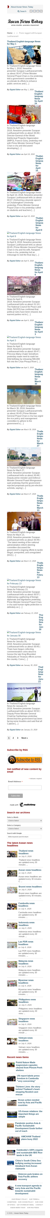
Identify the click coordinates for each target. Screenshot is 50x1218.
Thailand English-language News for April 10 (40, 163)
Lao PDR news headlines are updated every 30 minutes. (29, 953)
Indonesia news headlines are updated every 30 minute (30, 934)
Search (22, 11)
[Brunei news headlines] (12, 889)
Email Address (15, 781)
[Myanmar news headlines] (12, 983)
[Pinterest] (34, 11)
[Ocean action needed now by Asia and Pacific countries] (12, 1102)
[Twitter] (31, 11)
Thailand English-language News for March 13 (41, 503)
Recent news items (18, 1057)
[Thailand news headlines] (12, 853)
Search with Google (14, 833)
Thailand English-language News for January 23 (43, 674)
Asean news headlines (30, 870)
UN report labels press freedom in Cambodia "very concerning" (28, 1078)
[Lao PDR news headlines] (12, 944)
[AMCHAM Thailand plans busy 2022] (13, 1140)
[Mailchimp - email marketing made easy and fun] (22, 804)
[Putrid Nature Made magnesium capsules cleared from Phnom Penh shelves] (11, 1064)
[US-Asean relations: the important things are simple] (12, 1114)
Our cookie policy (25, 1202)
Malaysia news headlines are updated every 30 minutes (29, 972)
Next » (24, 738)
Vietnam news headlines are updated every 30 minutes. (29, 1049)
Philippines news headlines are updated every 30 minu (30, 1011)
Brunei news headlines (30, 887)
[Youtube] (38, 11)
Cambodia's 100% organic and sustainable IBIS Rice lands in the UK (30, 1152)
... (27, 865)
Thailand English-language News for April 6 (39, 269)
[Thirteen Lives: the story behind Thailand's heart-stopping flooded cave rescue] (10, 1088)
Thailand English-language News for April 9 (40, 224)
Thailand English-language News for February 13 (41, 570)
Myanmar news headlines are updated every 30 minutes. (29, 991)
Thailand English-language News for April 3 (39, 328)
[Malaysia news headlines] (12, 963)
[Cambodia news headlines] (12, 906)
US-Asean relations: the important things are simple (30, 1114)
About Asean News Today (22, 7)
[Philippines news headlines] (12, 1002)
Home (9, 33)
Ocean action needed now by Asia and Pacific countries (30, 1102)
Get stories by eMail (25, 1205)
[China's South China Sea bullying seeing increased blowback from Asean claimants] (10, 1162)
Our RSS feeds (33, 1207)
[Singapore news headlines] (12, 1021)
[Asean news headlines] (12, 872)
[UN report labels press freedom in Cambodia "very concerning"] (11, 1077)
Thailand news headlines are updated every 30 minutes (29, 862)
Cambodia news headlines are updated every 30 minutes (29, 914)
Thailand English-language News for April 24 (39, 97)
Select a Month (12, 817)
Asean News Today (20, 1213)
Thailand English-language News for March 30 (39, 376)
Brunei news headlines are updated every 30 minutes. (30, 894)
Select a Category (14, 825)
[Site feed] (41, 11)
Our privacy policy (19, 1199)
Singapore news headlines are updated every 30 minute (30, 1030)
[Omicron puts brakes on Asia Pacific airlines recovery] (12, 1176)
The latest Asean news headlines (20, 844)
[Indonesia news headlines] (12, 925)
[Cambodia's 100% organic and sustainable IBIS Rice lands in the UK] (11, 1152)
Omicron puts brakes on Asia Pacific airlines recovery (30, 1177)
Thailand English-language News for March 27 (41, 438)
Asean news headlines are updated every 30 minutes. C (30, 878)
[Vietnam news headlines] (12, 1040)
